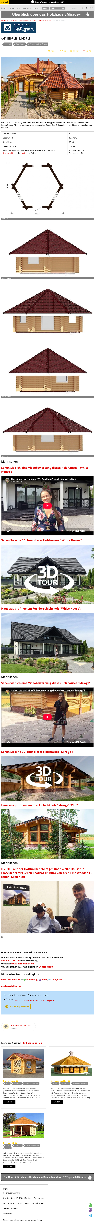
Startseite (5, 21)
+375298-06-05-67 (10, 979)
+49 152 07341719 (10, 8)
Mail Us (45, 8)
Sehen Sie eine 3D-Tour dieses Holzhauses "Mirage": (37, 752)
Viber (29, 8)
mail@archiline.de (10, 1208)
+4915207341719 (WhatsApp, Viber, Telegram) (33, 1000)
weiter (9, 1101)
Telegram (35, 8)
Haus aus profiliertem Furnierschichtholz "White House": (41, 608)
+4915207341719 (10, 960)
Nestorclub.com (36, 1220)
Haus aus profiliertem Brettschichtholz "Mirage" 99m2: (40, 805)
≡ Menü (4, 2)
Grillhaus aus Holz (44, 21)
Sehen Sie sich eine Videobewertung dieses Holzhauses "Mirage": (46, 683)
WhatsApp (22, 8)
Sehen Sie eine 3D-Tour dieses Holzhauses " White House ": (42, 540)
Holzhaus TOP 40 (57, 8)
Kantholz (24, 153)
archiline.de (7, 1213)
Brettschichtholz (9, 153)
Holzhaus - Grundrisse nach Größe (23, 21)
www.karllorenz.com (22, 963)
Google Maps (46, 966)
